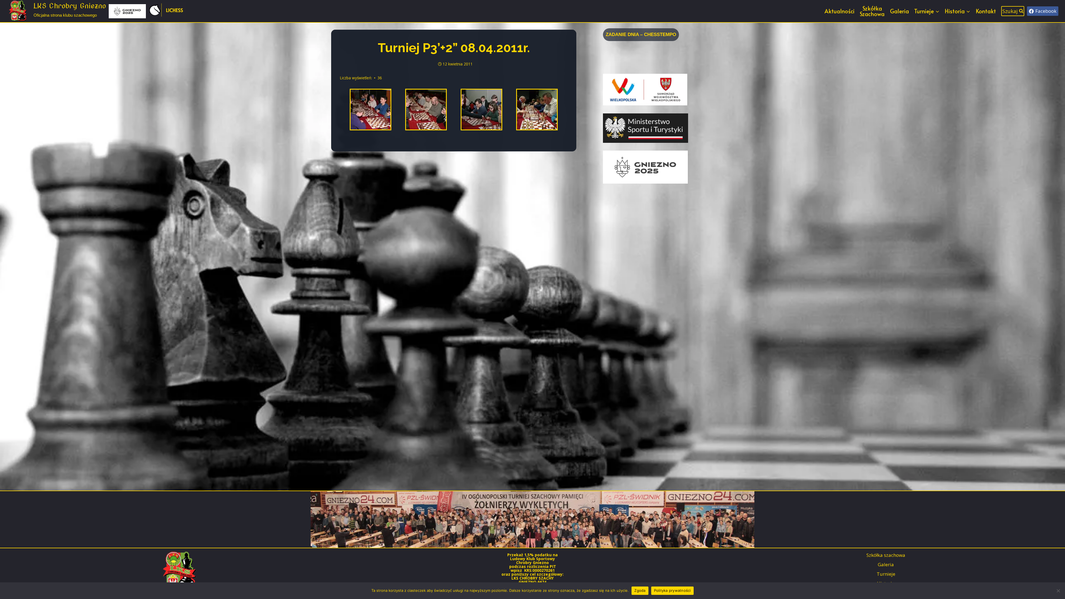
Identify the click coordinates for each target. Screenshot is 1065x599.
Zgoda (639, 590)
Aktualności (839, 11)
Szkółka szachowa (885, 555)
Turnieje (886, 574)
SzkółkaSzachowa (872, 11)
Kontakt (986, 11)
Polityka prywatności (672, 590)
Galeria (899, 11)
